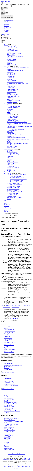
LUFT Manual (9, 332)
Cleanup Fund (7, 334)
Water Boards (7, 173)
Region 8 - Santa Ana (12, 193)
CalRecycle (14, 466)
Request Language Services (11, 402)
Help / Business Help (9, 384)
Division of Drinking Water (17, 177)
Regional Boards (25, 459)
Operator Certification (12, 90)
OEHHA (27, 466)
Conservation (10, 77)
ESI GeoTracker (8, 338)
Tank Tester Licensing (10, 342)
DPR (19, 466)
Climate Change (11, 76)
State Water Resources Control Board (16, 174)
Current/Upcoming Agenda (14, 47)
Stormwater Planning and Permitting (16, 137)
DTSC (23, 466)
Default (3, 11)
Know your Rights (9, 382)
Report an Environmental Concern (13, 365)
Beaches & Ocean (11, 73)
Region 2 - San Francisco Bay (14, 184)
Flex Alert (6, 368)
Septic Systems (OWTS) (13, 96)
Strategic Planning (11, 59)
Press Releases (10, 57)
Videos (9, 62)
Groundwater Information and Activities (17, 122)
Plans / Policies (7, 428)
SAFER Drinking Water (13, 94)
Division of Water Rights (16, 182)
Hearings (9, 159)
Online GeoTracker (9, 345)
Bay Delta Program (12, 152)
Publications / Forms (9, 431)
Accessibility (7, 438)
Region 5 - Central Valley (13, 189)
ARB (8, 466)
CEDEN (6, 396)
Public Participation (12, 65)
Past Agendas (10, 49)
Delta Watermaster (11, 80)
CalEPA (9, 199)
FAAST (6, 401)
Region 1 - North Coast (13, 183)
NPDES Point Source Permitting (15, 129)
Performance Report (9, 406)
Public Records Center (9, 430)
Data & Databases (8, 398)
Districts (9, 110)
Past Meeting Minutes (12, 50)
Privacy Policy (7, 437)
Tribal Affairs (7, 409)
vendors (6, 211)
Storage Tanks (10, 97)
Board (6, 45)
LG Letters (8, 341)
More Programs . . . (12, 102)
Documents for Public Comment (15, 56)
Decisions (9, 160)
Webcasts (9, 63)
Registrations (10, 166)
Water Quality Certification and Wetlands (17, 143)
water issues (7, 204)
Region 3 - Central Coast (13, 186)
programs (6, 206)
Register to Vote (8, 369)
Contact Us (7, 28)
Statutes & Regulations (9, 349)
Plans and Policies (11, 60)
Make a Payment (8, 381)
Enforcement (10, 85)
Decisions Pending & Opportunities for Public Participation (13, 420)
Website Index (7, 412)
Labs (8, 112)
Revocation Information (13, 167)
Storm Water (10, 99)
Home (5, 203)
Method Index (15, 307)
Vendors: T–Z (6, 307)
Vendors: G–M (18, 305)
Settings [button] (6, 31)
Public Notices (10, 163)
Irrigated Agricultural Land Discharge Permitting (19, 123)
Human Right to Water (13, 89)
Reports (9, 169)
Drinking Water (8, 103)
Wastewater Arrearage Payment (12, 411)
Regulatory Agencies (9, 347)
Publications (7, 346)
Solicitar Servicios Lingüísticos (11, 403)
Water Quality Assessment (13, 100)
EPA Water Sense (8, 363)
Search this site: (4, 37)
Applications (10, 156)
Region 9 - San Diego (12, 194)
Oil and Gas (10, 132)
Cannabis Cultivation (12, 75)
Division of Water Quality (16, 180)
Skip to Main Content (6, 1)
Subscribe (6, 30)
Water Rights (7, 149)
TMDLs (9, 142)
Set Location (4, 7)
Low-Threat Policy (10, 331)
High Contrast (4, 12)
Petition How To (9, 329)
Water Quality (8, 114)
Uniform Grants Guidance (11, 385)
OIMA (5, 395)
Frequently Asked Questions (11, 424)
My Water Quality (11, 196)
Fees (8, 157)
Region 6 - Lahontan (12, 190)
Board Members (11, 46)
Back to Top (7, 434)
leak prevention (8, 208)
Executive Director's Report (14, 53)
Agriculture (10, 72)
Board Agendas (8, 378)
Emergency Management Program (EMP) (17, 83)
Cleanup (6, 328)
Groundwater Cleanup (12, 120)
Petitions (9, 52)
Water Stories (7, 27)
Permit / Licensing (11, 92)
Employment (7, 422)
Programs (6, 66)
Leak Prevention (8, 339)
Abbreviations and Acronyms (11, 418)
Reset (2, 14)
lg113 (5, 210)
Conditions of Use (8, 435)
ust (5, 207)
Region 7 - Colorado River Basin (15, 192)
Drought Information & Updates (15, 82)
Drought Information (9, 399)
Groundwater (10, 87)
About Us (6, 24)
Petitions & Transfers (12, 162)
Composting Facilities (12, 117)
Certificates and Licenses (13, 106)
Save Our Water (8, 366)
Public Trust (10, 164)
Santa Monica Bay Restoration (15, 197)
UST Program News (9, 352)
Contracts (9, 79)
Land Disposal (10, 124)
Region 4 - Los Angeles (13, 187)
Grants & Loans (8, 425)
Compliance (10, 109)
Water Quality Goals (12, 146)
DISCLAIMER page (14, 318)
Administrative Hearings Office (15, 70)
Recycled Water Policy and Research (16, 134)
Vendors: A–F (9, 305)
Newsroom (6, 26)
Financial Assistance (12, 86)
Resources (3, 392)
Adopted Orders (11, 55)
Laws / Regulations (9, 427)
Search (5, 200)
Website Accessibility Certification (16, 454)
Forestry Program (11, 119)
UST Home (7, 326)
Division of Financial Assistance (18, 179)
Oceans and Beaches (12, 130)
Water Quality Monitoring (13, 144)
